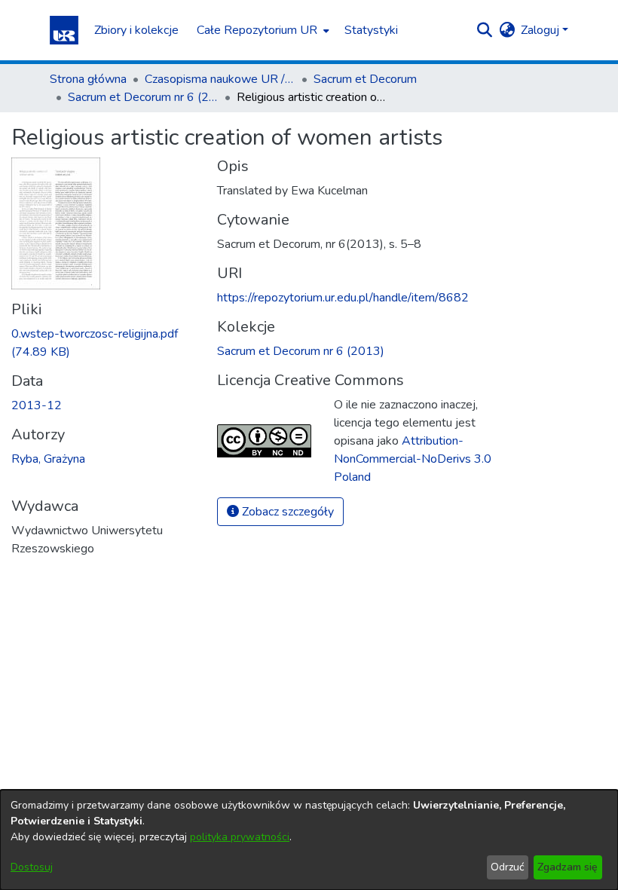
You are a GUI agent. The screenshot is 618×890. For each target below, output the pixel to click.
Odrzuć (507, 867)
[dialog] (309, 840)
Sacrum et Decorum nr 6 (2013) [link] (143, 97)
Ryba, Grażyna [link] (48, 459)
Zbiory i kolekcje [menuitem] (136, 30)
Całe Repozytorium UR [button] (257, 30)
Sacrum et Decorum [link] (365, 79)
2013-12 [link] (36, 405)
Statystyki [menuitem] (371, 30)
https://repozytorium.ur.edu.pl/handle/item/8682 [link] (343, 297)
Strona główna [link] (88, 79)
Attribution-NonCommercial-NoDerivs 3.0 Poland (412, 459)
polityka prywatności (239, 837)
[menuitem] (261, 30)
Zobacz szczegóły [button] (286, 511)
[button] (64, 30)
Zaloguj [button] (541, 30)
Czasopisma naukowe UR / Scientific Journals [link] (220, 79)
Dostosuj (32, 867)
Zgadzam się (567, 867)
